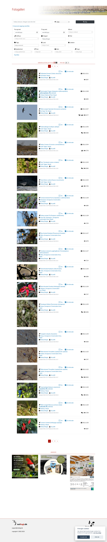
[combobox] (80, 32)
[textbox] (80, 32)
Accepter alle (83, 537)
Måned (70, 29)
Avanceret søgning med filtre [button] (21, 26)
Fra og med (17, 29)
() (47, 93)
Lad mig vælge (97, 532)
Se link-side (70, 71)
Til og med (44, 29)
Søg (85, 22)
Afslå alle (97, 537)
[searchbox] (27, 45)
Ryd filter (16, 55)
